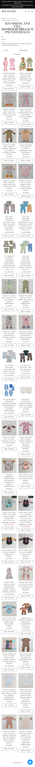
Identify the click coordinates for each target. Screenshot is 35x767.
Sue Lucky (9, 11)
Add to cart (9, 88)
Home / (4, 18)
